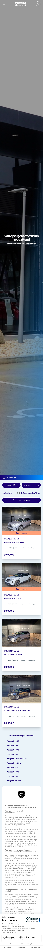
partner (14, 781)
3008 (13, 750)
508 (12, 776)
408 (12, 767)
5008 (13, 772)
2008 (13, 741)
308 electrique (17, 759)
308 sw (14, 763)
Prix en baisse (21, 533)
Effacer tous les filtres (30, 493)
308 (12, 754)
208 (12, 745)
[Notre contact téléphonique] (38, 4)
